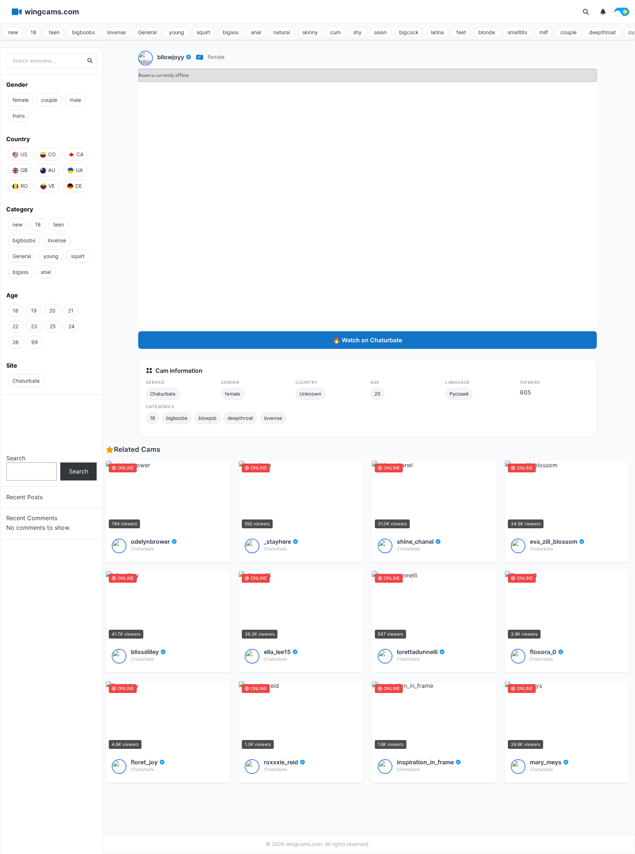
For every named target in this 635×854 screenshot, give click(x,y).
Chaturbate (163, 394)
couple (568, 32)
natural (281, 32)
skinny (310, 32)
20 (377, 394)
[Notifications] (603, 11)
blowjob (207, 418)
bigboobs (83, 32)
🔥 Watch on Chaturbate (367, 340)
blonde (486, 32)
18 (33, 32)
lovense (116, 32)
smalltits (517, 32)
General (147, 32)
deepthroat (602, 32)
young (176, 32)
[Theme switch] (621, 12)
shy (357, 32)
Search (15, 458)
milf (543, 32)
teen (54, 32)
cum (335, 32)
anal (256, 32)
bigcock (409, 32)
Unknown (310, 394)
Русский (459, 394)
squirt (203, 32)
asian (380, 32)
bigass (230, 32)
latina (437, 32)
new (13, 32)
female (216, 57)
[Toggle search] (586, 11)
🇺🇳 (199, 57)
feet (461, 32)
